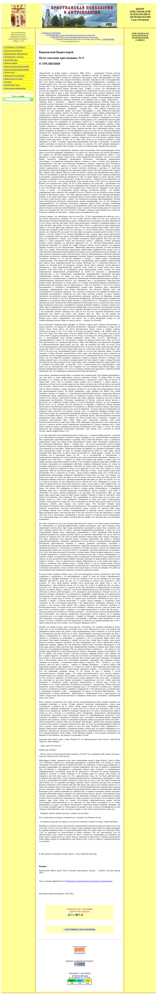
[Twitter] (71, 914)
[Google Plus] (82, 914)
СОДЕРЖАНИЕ (108, 39)
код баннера (80, 953)
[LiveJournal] (79, 914)
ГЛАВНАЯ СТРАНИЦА (51, 33)
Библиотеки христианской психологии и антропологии (89, 881)
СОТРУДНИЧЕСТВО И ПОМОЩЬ (79, 929)
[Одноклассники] (74, 914)
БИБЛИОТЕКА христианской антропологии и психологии (75, 37)
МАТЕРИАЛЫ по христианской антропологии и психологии (71, 35)
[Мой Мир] (77, 914)
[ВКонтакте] (69, 914)
